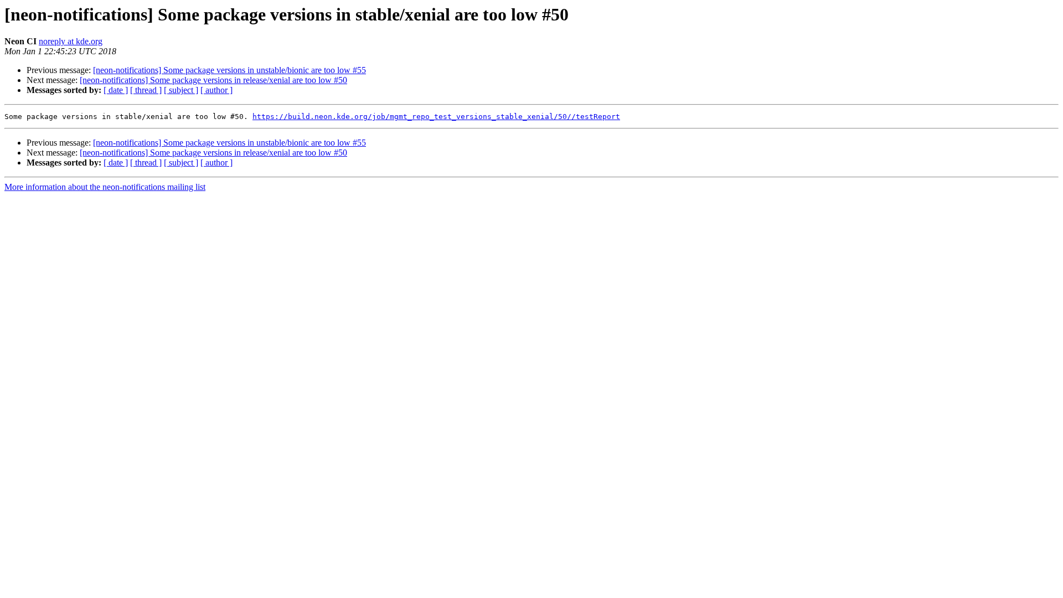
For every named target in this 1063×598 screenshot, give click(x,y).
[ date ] (116, 90)
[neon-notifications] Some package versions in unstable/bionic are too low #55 (229, 70)
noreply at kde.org (70, 41)
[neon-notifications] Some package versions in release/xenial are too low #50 (213, 80)
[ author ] (216, 90)
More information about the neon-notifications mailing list (104, 187)
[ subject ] (181, 90)
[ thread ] (146, 90)
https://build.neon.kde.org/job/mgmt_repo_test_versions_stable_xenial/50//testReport (436, 116)
